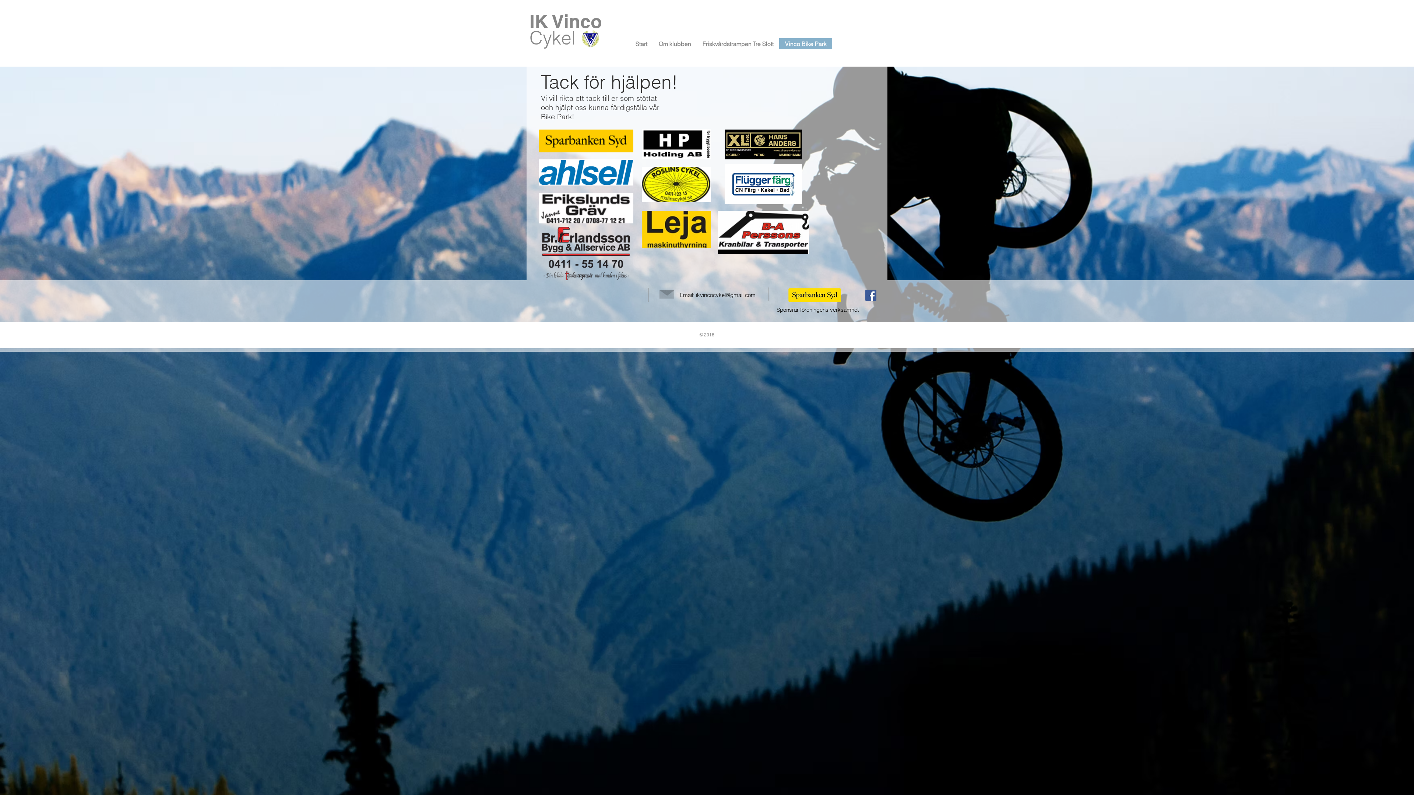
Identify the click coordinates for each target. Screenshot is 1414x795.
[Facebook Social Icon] (870, 295)
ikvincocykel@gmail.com (726, 295)
